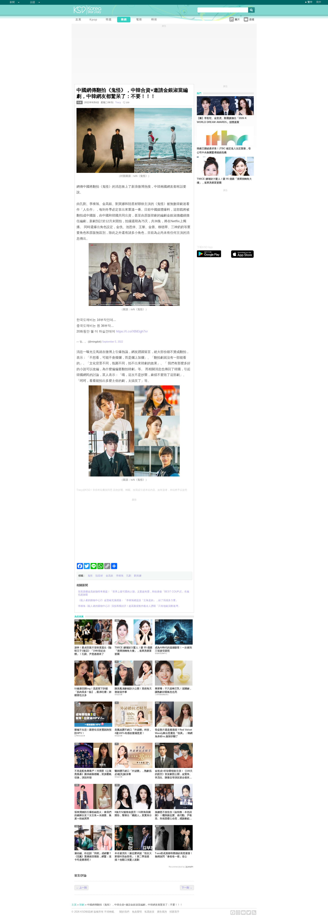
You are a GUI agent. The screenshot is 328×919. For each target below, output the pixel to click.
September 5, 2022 (112, 341)
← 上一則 (81, 887)
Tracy (118, 102)
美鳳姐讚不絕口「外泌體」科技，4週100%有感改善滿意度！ (133, 731)
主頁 (74, 904)
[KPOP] (94, 20)
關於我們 (124, 911)
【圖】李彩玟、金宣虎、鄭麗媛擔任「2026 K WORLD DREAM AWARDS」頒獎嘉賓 (222, 120)
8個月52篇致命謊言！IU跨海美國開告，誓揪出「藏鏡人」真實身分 (133, 814)
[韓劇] (124, 20)
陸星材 (99, 575)
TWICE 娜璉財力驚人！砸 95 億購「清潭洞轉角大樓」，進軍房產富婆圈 (133, 651)
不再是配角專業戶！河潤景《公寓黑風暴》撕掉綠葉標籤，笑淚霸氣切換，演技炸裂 (92, 774)
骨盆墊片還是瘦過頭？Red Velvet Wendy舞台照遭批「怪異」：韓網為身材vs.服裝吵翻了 (173, 733)
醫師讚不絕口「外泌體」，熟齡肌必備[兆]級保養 (133, 772)
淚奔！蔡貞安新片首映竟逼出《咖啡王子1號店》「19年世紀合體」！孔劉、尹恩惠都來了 (92, 651)
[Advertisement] (134, 529)
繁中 (310, 2)
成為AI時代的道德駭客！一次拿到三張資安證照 (173, 649)
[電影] (139, 20)
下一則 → (187, 887)
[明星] (109, 20)
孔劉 (128, 575)
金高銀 (109, 575)
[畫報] (155, 20)
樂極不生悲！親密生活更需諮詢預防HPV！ (92, 731)
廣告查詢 (162, 911)
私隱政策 (149, 911)
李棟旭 (119, 575)
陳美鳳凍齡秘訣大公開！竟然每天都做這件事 (133, 690)
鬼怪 (90, 575)
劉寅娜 (137, 575)
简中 (318, 2)
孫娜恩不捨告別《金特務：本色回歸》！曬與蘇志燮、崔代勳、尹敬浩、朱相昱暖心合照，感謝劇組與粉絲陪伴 (173, 815)
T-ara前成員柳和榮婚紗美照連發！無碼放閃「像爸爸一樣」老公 (174, 855)
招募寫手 (174, 911)
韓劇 (79, 102)
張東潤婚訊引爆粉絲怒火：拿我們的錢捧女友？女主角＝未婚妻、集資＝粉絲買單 (92, 815)
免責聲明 (137, 911)
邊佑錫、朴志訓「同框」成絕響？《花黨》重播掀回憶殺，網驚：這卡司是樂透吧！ (92, 856)
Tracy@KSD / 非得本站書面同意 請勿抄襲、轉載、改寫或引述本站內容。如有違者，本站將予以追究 (131, 489)
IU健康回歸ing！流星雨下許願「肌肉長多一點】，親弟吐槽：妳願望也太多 (92, 692)
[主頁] (79, 20)
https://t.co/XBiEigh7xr (132, 331)
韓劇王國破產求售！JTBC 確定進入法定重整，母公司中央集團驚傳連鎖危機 (224, 150)
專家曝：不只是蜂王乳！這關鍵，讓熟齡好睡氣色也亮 (173, 690)
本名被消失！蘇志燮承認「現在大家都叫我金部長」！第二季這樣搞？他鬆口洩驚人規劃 (133, 856)
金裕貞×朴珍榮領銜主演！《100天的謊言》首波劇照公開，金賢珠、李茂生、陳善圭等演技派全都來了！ (173, 774)
